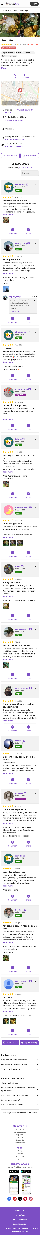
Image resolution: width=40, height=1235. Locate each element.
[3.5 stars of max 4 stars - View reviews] (6, 44)
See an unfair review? (10, 1100)
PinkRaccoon (21, 332)
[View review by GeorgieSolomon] (8, 984)
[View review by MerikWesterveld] (8, 632)
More (3, 68)
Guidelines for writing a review (14, 1064)
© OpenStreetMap (27, 102)
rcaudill (18, 856)
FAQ (20, 1151)
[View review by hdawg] (8, 442)
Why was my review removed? (14, 1059)
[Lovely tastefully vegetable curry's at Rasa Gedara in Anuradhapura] (6, 958)
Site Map (20, 1159)
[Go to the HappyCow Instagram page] (31, 1199)
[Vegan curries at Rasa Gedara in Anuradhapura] (6, 1021)
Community (20, 1126)
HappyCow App (20, 1163)
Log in (34, 3)
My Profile (20, 1129)
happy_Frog (21, 243)
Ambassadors (20, 1132)
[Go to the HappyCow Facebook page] (9, 1199)
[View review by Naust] (8, 569)
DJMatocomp (21, 389)
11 (5, 16)
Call (15, 78)
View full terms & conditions (13, 1104)
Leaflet (9, 102)
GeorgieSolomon (25, 168)
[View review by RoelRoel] (8, 912)
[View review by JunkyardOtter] (8, 691)
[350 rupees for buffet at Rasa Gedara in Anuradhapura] (13, 1021)
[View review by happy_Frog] (8, 246)
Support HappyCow (20, 1224)
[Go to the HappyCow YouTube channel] (15, 1199)
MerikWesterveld (22, 629)
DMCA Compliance (20, 1220)
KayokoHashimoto (22, 507)
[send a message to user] (27, 184)
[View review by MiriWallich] (8, 187)
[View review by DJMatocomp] (8, 392)
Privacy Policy (20, 1211)
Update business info (15, 139)
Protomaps (16, 102)
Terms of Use (20, 1215)
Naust (18, 566)
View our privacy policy (11, 1069)
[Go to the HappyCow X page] (20, 1199)
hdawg (18, 439)
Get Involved (20, 1143)
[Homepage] (12, 3)
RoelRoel (19, 910)
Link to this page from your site (14, 1095)
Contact (20, 1153)
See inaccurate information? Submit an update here (18, 1089)
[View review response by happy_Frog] (5, 297)
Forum (20, 1137)
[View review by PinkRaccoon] (8, 335)
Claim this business (14, 146)
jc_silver (19, 793)
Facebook (25, 78)
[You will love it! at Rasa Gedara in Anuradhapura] (6, 484)
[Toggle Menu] (2, 3)
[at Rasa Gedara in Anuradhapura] (6, 220)
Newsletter (20, 1140)
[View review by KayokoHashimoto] (8, 510)
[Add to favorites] (37, 16)
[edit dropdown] (34, 300)
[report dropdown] (35, 184)
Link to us (20, 1156)
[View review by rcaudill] (8, 858)
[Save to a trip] (32, 16)
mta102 (18, 740)
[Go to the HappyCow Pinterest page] (25, 1199)
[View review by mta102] (8, 743)
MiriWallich (20, 184)
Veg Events (20, 1135)
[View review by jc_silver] (8, 796)
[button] (20, 90)
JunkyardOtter (22, 688)
